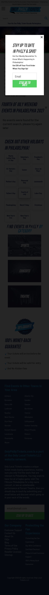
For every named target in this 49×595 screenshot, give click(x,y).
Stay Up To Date (24, 84)
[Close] (41, 38)
